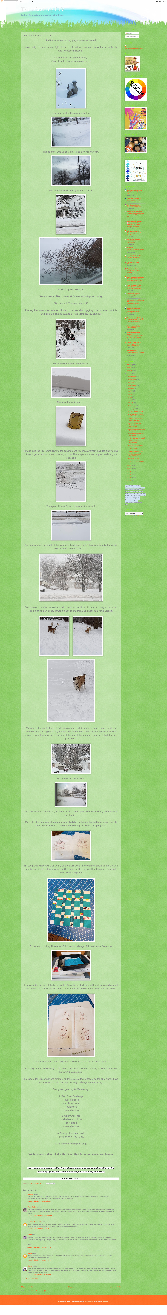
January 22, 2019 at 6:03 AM (39, 1201)
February (131, 406)
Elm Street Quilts (133, 205)
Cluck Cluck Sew (133, 262)
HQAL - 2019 (133, 448)
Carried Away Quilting (135, 318)
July (130, 391)
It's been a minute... (133, 257)
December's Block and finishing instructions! (134, 279)
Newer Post (27, 1287)
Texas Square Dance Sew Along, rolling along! (135, 336)
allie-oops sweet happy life (135, 300)
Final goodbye (131, 327)
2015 (129, 474)
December (132, 376)
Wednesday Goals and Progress (136, 430)
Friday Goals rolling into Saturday (135, 419)
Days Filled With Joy (134, 198)
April (130, 400)
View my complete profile (134, 48)
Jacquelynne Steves (134, 221)
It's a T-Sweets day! (134, 285)
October (131, 382)
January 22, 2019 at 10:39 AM (40, 1216)
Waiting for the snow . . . (137, 445)
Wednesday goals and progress (136, 434)
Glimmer (129, 264)
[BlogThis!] (49, 1183)
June (130, 394)
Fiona (30, 1234)
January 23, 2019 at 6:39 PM (39, 1275)
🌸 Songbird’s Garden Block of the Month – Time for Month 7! (134, 224)
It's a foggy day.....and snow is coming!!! (134, 344)
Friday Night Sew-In (135, 451)
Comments (131, 36)
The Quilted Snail (133, 231)
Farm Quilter (32, 1207)
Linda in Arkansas (34, 1222)
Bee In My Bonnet (133, 239)
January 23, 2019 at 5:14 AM (39, 1260)
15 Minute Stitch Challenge (134, 441)
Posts (129, 33)
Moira (30, 1253)
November (132, 379)
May (130, 397)
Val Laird (130, 247)
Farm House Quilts (133, 326)
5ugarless (89, 1301)
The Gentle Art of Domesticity (134, 454)
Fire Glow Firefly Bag (134, 206)
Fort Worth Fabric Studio (133, 333)
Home (71, 1287)
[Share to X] (50, 1183)
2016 (129, 471)
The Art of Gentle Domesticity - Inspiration (134, 424)
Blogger (105, 1301)
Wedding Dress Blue (134, 190)
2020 (129, 371)
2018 (129, 466)
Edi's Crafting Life (42, 9)
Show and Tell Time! (133, 200)
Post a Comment (32, 1278)
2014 (129, 477)
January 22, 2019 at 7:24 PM (39, 1247)
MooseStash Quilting (134, 256)
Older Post (115, 1287)
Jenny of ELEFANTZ (134, 211)
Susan (30, 1266)
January (131, 409)
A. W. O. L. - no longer (136, 461)
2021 (129, 368)
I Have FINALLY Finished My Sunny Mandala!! (135, 287)
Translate (141, 516)
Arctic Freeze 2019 (135, 411)
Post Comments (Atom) (40, 1291)
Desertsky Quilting (133, 293)
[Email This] (47, 1183)
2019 (129, 373)
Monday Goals (133, 458)
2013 (129, 480)
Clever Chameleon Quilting (133, 308)
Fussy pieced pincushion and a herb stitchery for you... (135, 214)
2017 (129, 469)
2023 (129, 365)
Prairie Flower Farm (134, 342)
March (131, 403)
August (131, 388)
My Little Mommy (133, 303)
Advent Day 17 (132, 295)
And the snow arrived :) (136, 438)
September (132, 385)
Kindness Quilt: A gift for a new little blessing (135, 320)
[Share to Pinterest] (54, 1183)
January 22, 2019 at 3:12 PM (39, 1228)
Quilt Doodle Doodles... (135, 277)
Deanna (30, 1194)
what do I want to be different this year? (136, 415)
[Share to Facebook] (52, 1183)
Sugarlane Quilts (133, 269)
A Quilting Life (132, 350)
